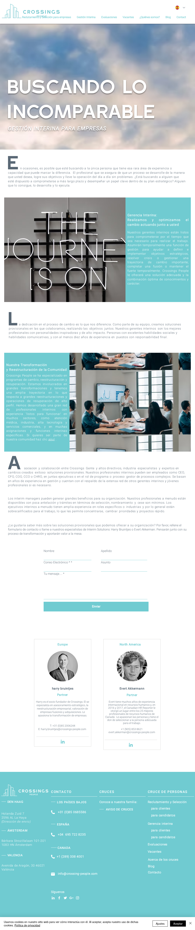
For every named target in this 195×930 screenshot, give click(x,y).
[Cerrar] (190, 923)
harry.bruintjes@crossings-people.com (63, 729)
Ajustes (160, 923)
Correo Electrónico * (57, 562)
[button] (86, 17)
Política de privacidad (27, 925)
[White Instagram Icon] (77, 898)
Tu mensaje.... (53, 573)
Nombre (49, 551)
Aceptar (178, 923)
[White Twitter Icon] (65, 898)
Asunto (105, 562)
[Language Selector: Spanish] (180, 8)
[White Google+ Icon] (71, 898)
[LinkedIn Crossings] (53, 898)
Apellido (106, 551)
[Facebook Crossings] (59, 898)
